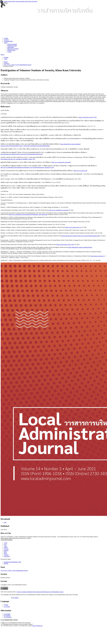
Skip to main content (6, 1)
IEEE (5, 552)
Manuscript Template (12, 48)
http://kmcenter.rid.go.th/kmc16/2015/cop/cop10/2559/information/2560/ (81, 236)
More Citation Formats (6, 540)
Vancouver (7, 556)
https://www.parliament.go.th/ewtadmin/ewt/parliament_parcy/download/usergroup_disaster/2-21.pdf (27, 167)
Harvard (6, 550)
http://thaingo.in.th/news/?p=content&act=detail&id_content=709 (18, 159)
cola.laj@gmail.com (37, 625)
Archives (6, 39)
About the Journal (12, 44)
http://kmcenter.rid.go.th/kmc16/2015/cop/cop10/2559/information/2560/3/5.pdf (22, 154)
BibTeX (6, 563)
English (6, 605)
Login (5, 59)
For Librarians (8, 617)
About (5, 42)
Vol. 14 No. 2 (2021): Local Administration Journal (17, 64)
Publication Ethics (12, 45)
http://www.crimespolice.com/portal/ (61, 162)
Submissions (10, 47)
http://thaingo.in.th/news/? (97, 256)
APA (5, 546)
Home (6, 61)
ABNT (6, 547)
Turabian (6, 555)
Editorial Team (11, 50)
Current (6, 38)
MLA (5, 553)
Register (6, 57)
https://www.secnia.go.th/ (80, 170)
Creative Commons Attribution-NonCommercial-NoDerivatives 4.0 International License (39, 592)
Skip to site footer (32, 1)
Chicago (6, 549)
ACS (5, 544)
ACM (5, 543)
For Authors (7, 615)
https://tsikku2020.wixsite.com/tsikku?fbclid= (80, 247)
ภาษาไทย (7, 606)
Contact (9, 51)
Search (2, 54)
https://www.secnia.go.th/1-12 (73, 227)
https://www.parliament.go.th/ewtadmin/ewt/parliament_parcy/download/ (28, 214)
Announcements (8, 41)
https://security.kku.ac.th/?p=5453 (88, 117)
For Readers (7, 614)
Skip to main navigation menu (20, 1)
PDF (5, 522)
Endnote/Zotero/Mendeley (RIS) (12, 562)
